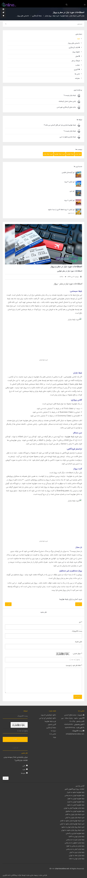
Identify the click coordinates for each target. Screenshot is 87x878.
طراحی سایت (43, 875)
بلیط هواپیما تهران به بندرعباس (74, 795)
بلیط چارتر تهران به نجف (76, 858)
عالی (24, 765)
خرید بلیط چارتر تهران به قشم (74, 814)
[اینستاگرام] (3, 9)
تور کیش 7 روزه (69, 200)
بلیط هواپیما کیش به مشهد (75, 805)
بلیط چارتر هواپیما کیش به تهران (74, 808)
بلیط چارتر (78, 154)
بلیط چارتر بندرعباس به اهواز (75, 846)
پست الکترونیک (77, 631)
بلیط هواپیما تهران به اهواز (75, 798)
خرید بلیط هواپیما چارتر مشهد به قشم (72, 820)
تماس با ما (53, 734)
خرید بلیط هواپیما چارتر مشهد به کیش (72, 824)
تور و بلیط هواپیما (50, 721)
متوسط (23, 773)
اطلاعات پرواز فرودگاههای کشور (74, 789)
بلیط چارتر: (77, 373)
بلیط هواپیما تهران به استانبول (74, 811)
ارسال (5, 778)
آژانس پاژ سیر (80, 786)
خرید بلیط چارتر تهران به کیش (74, 817)
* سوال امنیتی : (77, 653)
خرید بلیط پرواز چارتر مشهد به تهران (72, 830)
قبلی (9, 604)
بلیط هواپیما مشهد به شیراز (75, 792)
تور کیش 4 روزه (69, 182)
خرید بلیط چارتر (48, 154)
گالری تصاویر (52, 724)
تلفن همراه (78, 641)
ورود (54, 737)
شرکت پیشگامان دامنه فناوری (12, 875)
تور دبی (72, 191)
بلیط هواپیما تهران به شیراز (75, 801)
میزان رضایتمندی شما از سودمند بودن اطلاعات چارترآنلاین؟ (16, 759)
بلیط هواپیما (70, 154)
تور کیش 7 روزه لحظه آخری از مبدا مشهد (61, 209)
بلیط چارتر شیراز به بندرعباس (75, 839)
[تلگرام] (3, 12)
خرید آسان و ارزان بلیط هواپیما (70, 599)
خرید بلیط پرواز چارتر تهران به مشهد (72, 827)
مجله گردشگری (51, 727)
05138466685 (70, 727)
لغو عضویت (15, 748)
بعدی (78, 604)
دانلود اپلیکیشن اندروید (48, 715)
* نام (80, 622)
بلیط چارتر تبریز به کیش (76, 852)
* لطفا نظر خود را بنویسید (74, 665)
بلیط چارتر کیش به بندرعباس (75, 849)
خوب (23, 769)
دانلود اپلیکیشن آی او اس (47, 718)
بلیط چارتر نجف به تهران (76, 855)
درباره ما (53, 731)
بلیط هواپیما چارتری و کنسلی (75, 833)
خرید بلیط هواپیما (59, 154)
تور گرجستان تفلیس (68, 172)
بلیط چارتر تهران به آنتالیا (76, 836)
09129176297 (68, 724)
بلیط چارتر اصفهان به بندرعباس (74, 843)
